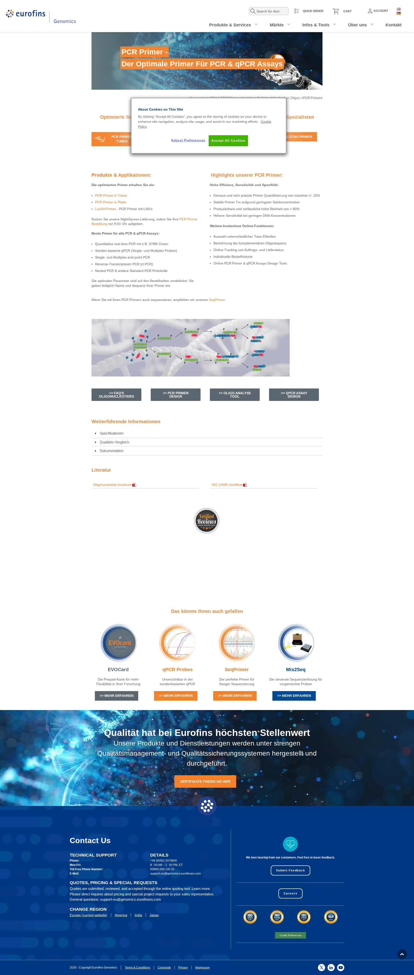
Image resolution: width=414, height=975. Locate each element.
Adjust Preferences (188, 140)
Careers (291, 893)
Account (381, 10)
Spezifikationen (111, 433)
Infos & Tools (315, 25)
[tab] (207, 433)
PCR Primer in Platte (110, 202)
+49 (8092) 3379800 (163, 860)
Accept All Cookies (228, 140)
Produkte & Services (230, 25)
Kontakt (393, 25)
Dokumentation (111, 451)
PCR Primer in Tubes (111, 195)
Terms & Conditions (137, 967)
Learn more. (201, 889)
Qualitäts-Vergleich (114, 442)
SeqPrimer (217, 300)
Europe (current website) (88, 915)
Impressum (202, 967)
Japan (154, 915)
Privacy (183, 967)
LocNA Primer (105, 209)
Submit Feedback (290, 870)
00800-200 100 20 (162, 869)
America (121, 915)
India (138, 915)
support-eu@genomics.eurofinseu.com (175, 873)
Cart (347, 11)
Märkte (277, 25)
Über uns (357, 25)
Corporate (164, 967)
